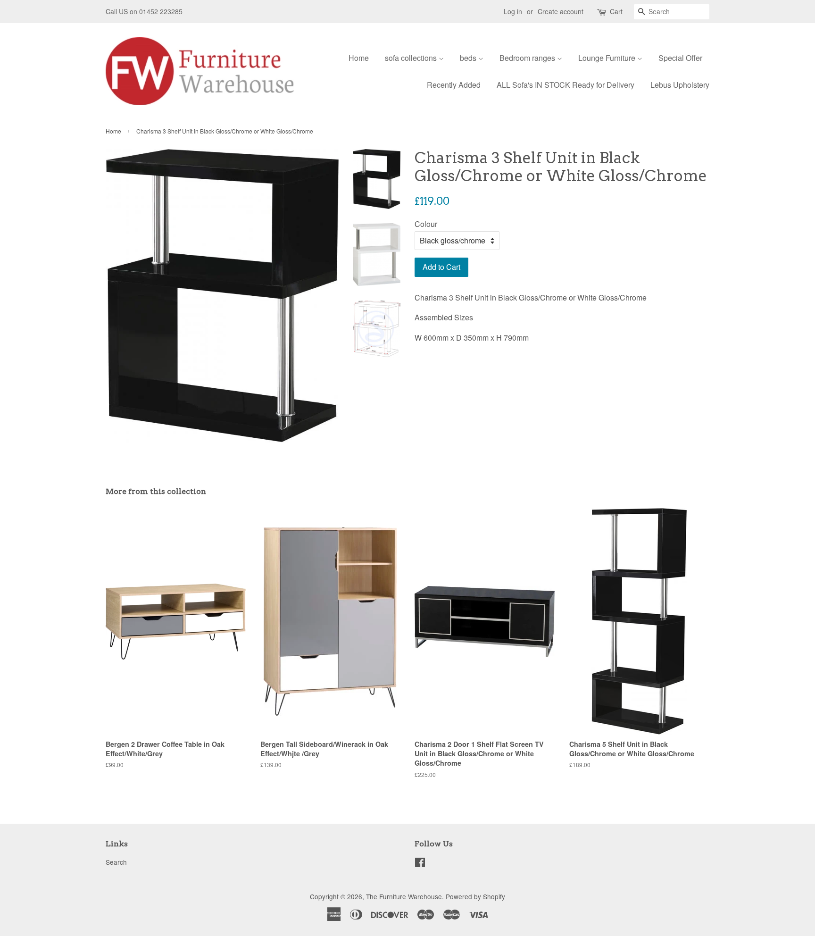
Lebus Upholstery (679, 84)
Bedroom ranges (528, 57)
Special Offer (680, 57)
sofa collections (412, 57)
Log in (513, 11)
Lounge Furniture (607, 57)
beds (469, 57)
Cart (616, 11)
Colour (426, 223)
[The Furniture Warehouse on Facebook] (420, 864)
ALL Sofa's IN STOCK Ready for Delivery (565, 84)
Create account (560, 11)
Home (359, 57)
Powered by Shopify (475, 896)
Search (116, 862)
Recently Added (454, 84)
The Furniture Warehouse (404, 896)
